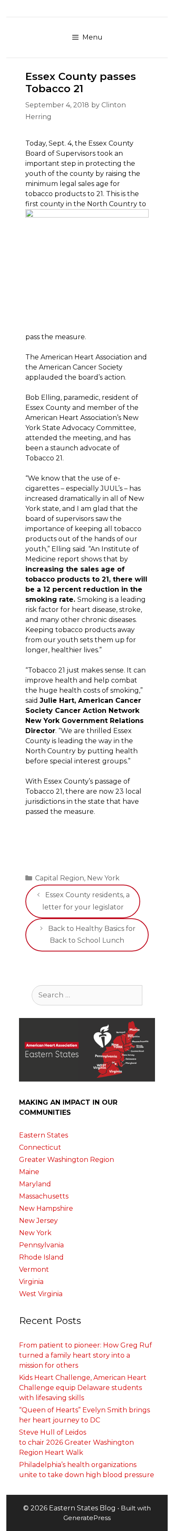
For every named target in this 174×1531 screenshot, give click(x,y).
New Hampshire (46, 1208)
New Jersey (38, 1221)
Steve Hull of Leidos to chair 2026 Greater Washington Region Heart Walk (76, 1442)
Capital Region (59, 878)
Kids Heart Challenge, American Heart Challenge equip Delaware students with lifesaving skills (83, 1388)
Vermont (34, 1269)
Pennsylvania (41, 1245)
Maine (29, 1172)
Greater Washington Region (66, 1160)
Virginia (31, 1282)
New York (103, 878)
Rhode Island (41, 1257)
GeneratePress (87, 1518)
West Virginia (41, 1294)
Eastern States (43, 1135)
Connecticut (40, 1147)
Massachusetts (43, 1196)
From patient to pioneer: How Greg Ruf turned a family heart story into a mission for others (85, 1355)
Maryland (35, 1184)
